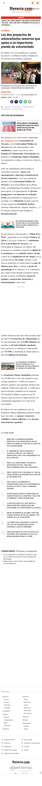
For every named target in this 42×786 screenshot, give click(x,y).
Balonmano (27, 708)
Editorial (6, 717)
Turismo (26, 747)
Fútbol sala (27, 710)
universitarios (28, 107)
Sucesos (6, 702)
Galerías (26, 726)
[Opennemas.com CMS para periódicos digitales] (21, 770)
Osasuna (6, 729)
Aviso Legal (28, 740)
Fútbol (26, 699)
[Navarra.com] (21, 8)
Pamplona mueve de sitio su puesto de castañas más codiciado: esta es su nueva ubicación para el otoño (23, 534)
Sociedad (7, 708)
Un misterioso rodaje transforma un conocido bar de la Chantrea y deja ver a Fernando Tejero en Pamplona (23, 496)
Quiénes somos (9, 740)
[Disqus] (20, 597)
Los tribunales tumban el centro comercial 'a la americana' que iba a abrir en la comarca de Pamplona (27, 365)
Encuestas (7, 725)
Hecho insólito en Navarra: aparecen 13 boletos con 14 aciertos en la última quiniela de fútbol (28, 127)
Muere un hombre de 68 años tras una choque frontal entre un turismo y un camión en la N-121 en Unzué (23, 515)
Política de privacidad (11, 753)
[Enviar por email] (29, 101)
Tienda (26, 750)
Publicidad (7, 747)
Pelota (26, 705)
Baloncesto (27, 702)
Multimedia (26, 723)
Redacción (6, 92)
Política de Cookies (10, 750)
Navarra (5, 697)
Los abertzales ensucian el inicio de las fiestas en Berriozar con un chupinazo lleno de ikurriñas (22, 525)
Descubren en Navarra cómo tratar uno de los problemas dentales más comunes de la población (27, 224)
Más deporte (28, 713)
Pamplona (6, 711)
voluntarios (16, 107)
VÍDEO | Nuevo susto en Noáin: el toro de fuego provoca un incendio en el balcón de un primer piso (23, 475)
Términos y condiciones (26, 551)
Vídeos (26, 729)
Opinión (5, 714)
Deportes (26, 697)
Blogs (5, 723)
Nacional (26, 717)
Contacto (7, 743)
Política (6, 699)
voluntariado (17, 109)
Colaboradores (8, 720)
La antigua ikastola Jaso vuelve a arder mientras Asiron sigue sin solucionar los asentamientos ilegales (24, 506)
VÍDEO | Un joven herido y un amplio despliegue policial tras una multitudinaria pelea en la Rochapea (21, 23)
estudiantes (6, 109)
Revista (25, 720)
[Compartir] (12, 101)
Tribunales (7, 705)
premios (7, 107)
